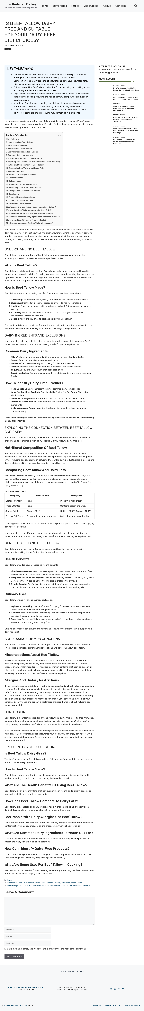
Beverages (60, 5)
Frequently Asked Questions (22, 197)
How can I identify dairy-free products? (27, 220)
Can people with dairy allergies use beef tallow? (31, 213)
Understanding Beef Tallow (20, 142)
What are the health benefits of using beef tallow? (32, 207)
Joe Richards (9, 45)
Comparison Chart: (17, 171)
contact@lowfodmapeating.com (26, 987)
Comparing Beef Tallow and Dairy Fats (26, 168)
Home (44, 5)
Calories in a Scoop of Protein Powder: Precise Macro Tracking (125, 119)
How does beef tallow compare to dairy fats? (30, 210)
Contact (120, 5)
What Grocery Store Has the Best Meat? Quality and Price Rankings (125, 131)
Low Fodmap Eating (20, 4)
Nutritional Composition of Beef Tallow (26, 165)
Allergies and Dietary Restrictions (24, 191)
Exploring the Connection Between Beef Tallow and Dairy (34, 161)
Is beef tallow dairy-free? (21, 200)
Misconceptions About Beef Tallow (25, 187)
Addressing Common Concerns (23, 184)
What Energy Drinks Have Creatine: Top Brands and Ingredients (123, 108)
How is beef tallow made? (21, 204)
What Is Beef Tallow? (17, 145)
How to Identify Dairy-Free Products (25, 158)
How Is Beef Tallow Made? (20, 148)
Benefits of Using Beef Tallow (22, 174)
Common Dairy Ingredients (20, 155)
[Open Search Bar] (136, 5)
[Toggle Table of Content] (57, 135)
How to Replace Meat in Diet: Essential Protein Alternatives (126, 89)
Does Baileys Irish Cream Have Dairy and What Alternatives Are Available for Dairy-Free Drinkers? (48, 886)
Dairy (7, 49)
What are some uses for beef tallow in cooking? (31, 223)
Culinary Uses (15, 181)
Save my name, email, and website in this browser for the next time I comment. (46, 948)
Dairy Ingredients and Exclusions (23, 152)
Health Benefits (16, 178)
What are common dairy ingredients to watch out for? (34, 217)
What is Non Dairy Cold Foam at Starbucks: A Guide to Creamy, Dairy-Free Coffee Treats (44, 883)
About (107, 5)
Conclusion (14, 194)
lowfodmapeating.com (16, 1005)
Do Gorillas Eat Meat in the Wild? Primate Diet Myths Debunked (124, 142)
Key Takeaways (14, 139)
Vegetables (91, 5)
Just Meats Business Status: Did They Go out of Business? (125, 98)
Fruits (75, 5)
